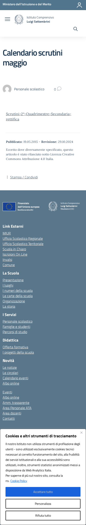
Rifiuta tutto (43, 515)
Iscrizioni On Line (15, 254)
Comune (9, 264)
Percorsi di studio (15, 331)
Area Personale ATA (17, 408)
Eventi (7, 392)
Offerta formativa (15, 347)
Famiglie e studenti (16, 326)
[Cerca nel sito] (75, 29)
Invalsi (7, 259)
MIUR (7, 233)
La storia (9, 306)
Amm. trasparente (16, 402)
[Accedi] (79, 5)
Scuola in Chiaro (14, 249)
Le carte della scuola (18, 295)
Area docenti (12, 413)
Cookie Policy (18, 480)
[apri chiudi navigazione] (7, 19)
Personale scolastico (17, 321)
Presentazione (13, 280)
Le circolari (10, 372)
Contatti (9, 418)
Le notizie (10, 367)
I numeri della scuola (18, 290)
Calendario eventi (15, 378)
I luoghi (8, 285)
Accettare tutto (43, 491)
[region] (43, 477)
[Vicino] (81, 432)
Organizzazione (14, 301)
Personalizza (43, 503)
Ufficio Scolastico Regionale (23, 238)
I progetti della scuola (18, 352)
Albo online (11, 383)
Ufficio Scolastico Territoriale (23, 243)
